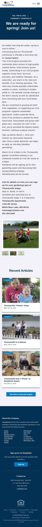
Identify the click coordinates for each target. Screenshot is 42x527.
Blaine (6, 432)
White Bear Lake (29, 440)
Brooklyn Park (8, 436)
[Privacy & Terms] (21, 506)
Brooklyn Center (9, 434)
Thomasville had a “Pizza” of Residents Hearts (17, 380)
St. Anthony (27, 436)
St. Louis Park (28, 438)
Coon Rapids (8, 438)
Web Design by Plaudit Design (21, 517)
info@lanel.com (22, 488)
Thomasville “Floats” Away (16, 306)
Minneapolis (28, 431)
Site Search (34, 509)
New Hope (27, 432)
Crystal (6, 440)
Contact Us (13, 509)
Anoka (6, 431)
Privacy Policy (29, 520)
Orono (26, 434)
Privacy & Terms (24, 509)
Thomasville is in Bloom (15, 342)
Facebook (14, 512)
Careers (22, 512)
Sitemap (31, 512)
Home (5, 509)
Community (8, 280)
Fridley (6, 442)
